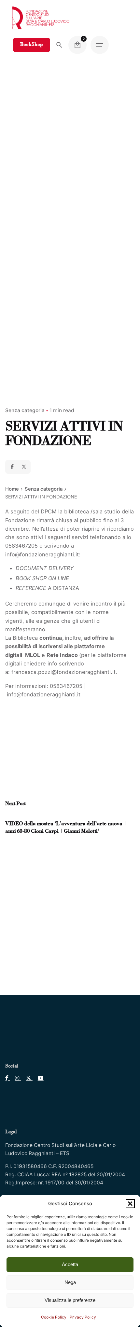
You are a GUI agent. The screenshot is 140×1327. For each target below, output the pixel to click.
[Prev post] (8, 816)
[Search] (59, 45)
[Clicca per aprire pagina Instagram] (15, 1078)
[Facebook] (12, 467)
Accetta (70, 1264)
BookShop (31, 44)
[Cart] (77, 45)
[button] (130, 1203)
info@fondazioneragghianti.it (42, 554)
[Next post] (14, 816)
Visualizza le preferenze (70, 1300)
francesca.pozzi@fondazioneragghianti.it (63, 672)
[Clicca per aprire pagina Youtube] (38, 1078)
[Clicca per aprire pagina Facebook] (7, 1078)
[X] (24, 467)
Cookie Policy (53, 1317)
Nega (70, 1282)
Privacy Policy (83, 1317)
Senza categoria (25, 410)
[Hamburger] (100, 45)
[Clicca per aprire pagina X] (27, 1078)
